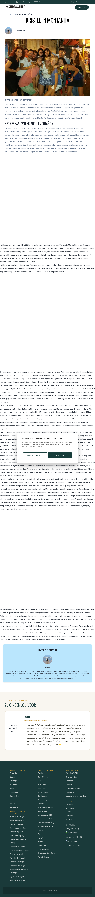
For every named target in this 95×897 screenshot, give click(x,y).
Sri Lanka (13, 803)
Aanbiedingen (43, 857)
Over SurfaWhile (72, 773)
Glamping (42, 788)
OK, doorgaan (60, 455)
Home (7, 14)
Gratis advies (82, 7)
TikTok (68, 812)
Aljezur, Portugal (17, 876)
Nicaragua (14, 792)
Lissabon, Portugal (17, 865)
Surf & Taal (42, 781)
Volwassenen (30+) (46, 826)
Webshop (65, 2)
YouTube (69, 815)
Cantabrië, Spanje (17, 835)
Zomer (40, 834)
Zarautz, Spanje (16, 832)
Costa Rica (14, 796)
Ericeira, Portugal (17, 862)
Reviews (69, 784)
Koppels (41, 803)
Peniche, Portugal (17, 858)
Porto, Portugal (16, 854)
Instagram (70, 804)
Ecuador (13, 800)
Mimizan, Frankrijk (17, 820)
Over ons (79, 2)
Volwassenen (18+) (45, 815)
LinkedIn (69, 819)
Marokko (13, 784)
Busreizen (42, 784)
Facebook (70, 808)
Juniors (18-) (43, 811)
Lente (40, 830)
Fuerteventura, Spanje (19, 850)
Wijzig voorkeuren (33, 455)
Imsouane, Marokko (18, 880)
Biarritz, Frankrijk (17, 824)
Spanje (13, 777)
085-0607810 (35, 2)
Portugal (13, 781)
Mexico (13, 788)
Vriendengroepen (45, 807)
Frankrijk (13, 773)
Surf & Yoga (43, 777)
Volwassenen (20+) (46, 819)
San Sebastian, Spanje (19, 828)
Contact (87, 2)
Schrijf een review (73, 788)
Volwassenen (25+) (46, 822)
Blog (72, 2)
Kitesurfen (42, 845)
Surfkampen (43, 792)
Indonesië (14, 807)
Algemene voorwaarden (76, 796)
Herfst (40, 838)
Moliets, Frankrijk (17, 816)
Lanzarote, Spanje (17, 846)
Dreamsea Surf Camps (47, 853)
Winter (40, 841)
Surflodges (42, 796)
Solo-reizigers (43, 800)
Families (41, 773)
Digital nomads (44, 849)
